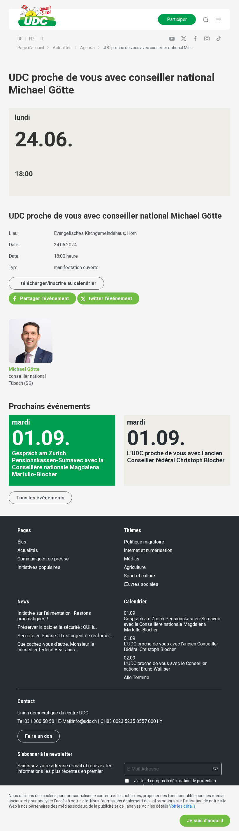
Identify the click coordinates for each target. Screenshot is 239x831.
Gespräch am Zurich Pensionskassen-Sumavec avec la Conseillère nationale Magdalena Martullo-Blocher (172, 624)
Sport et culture (139, 576)
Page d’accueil (30, 47)
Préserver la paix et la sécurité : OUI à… (57, 627)
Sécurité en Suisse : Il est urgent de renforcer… (65, 635)
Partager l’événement (44, 298)
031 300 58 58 (39, 721)
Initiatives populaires (38, 567)
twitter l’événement (109, 298)
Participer (177, 19)
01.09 (129, 613)
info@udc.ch (84, 721)
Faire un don (38, 736)
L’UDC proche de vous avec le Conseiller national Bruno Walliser (165, 666)
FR (31, 39)
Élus (21, 542)
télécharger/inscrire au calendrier (58, 283)
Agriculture (135, 567)
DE (19, 39)
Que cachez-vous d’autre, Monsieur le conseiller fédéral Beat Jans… (55, 646)
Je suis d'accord (205, 820)
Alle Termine (136, 677)
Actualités (62, 47)
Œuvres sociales (141, 584)
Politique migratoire (144, 542)
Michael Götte (24, 369)
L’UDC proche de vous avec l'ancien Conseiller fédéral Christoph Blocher (171, 646)
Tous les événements (40, 498)
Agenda (87, 47)
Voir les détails (182, 806)
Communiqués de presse (43, 559)
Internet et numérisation (148, 550)
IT (42, 39)
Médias (131, 559)
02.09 (129, 658)
